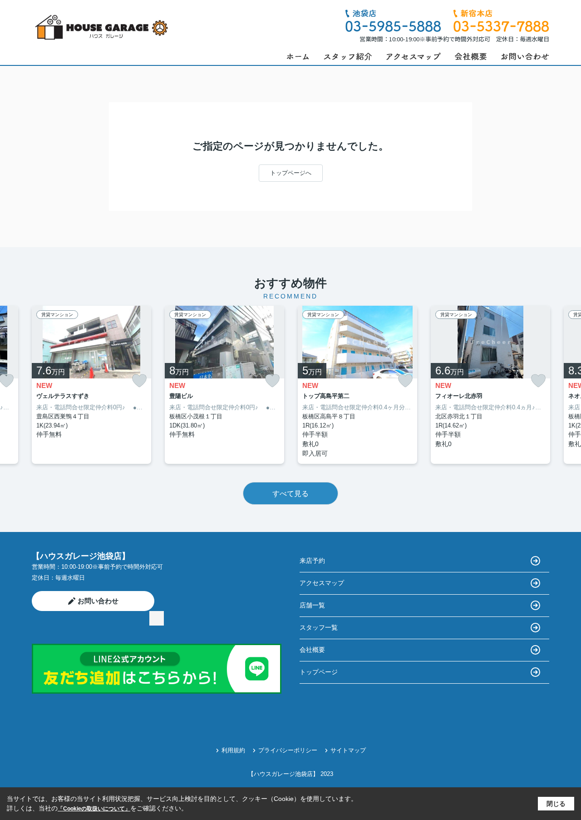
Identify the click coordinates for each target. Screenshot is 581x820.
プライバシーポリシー (287, 750)
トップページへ (290, 172)
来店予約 (312, 560)
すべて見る (290, 493)
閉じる (556, 803)
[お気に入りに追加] (139, 381)
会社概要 (312, 649)
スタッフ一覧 (319, 627)
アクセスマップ (322, 582)
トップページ (319, 672)
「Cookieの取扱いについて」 (94, 808)
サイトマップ (348, 750)
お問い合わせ (98, 601)
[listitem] (91, 385)
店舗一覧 (312, 605)
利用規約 (233, 750)
